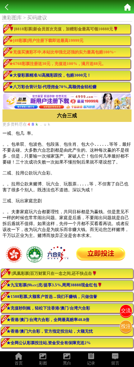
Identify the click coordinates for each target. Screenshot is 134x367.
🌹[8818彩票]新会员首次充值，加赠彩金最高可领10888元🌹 (63, 29)
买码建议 (37, 17)
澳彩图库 (12, 17)
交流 (126, 310)
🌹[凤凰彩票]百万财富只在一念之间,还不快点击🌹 (52, 273)
